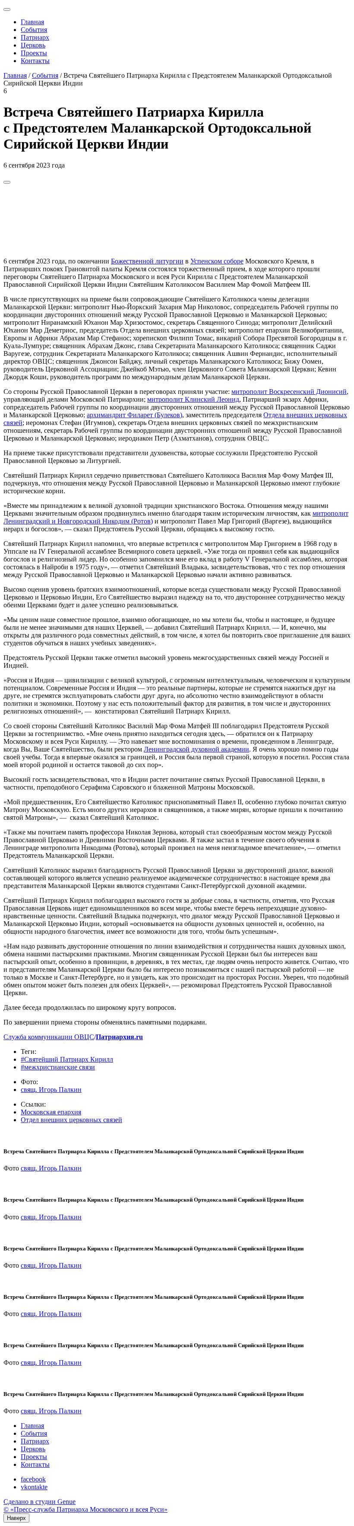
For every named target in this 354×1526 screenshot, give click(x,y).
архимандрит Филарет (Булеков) (134, 415)
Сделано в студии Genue (39, 1501)
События (34, 29)
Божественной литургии (147, 261)
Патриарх (35, 37)
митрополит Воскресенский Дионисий (289, 391)
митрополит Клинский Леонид (193, 399)
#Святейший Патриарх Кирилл (67, 1059)
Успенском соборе (216, 261)
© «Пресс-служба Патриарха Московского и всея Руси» (85, 1509)
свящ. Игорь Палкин (51, 1089)
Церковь (33, 45)
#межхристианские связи (58, 1067)
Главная (32, 21)
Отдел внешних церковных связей (71, 1119)
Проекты (34, 53)
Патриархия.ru (119, 1037)
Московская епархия (51, 1112)
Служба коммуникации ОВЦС (48, 1037)
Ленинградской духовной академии (196, 749)
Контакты (35, 60)
